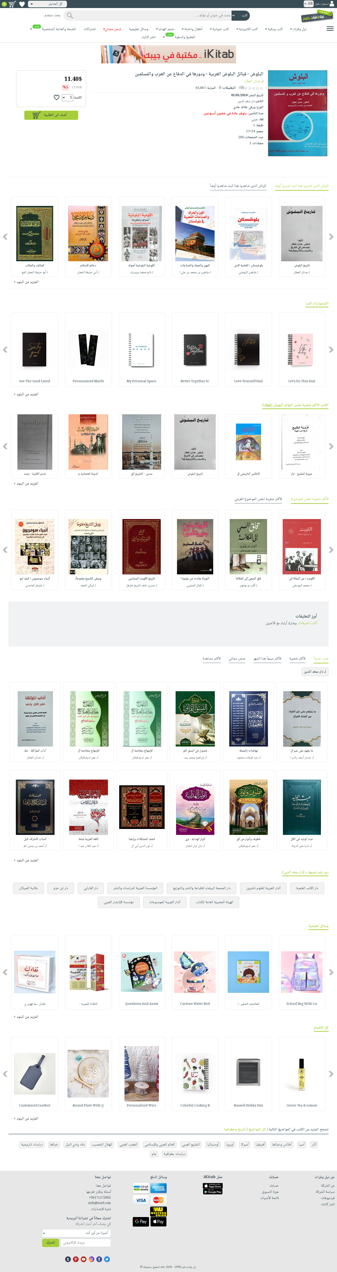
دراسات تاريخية (32, 1145)
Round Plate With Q (88, 1106)
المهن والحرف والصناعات (195, 265)
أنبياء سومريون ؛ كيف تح (35, 578)
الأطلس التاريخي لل (248, 474)
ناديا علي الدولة (300, 846)
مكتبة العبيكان (28, 888)
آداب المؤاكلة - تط (35, 751)
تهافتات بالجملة (248, 751)
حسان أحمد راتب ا (300, 758)
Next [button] (5, 236)
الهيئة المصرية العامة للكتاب (214, 902)
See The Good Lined (34, 381)
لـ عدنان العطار (302, 272)
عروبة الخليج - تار (301, 474)
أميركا (245, 1145)
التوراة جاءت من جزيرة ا (195, 578)
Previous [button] (331, 236)
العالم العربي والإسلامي (160, 1145)
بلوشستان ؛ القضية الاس (248, 265)
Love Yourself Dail (248, 381)
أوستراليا (213, 1145)
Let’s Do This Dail (301, 381)
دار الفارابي (91, 888)
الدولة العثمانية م (88, 474)
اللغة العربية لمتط (89, 839)
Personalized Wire (141, 1106)
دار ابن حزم (60, 888)
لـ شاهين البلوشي (248, 272)
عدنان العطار (252, 81)
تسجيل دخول (322, 4)
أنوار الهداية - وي (195, 839)
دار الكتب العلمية (307, 888)
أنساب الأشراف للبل (35, 839)
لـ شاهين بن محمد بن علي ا (195, 272)
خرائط (54, 1145)
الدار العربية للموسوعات (164, 902)
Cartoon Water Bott (195, 1004)
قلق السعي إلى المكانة (248, 578)
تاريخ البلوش (302, 265)
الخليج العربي (191, 1145)
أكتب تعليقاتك (307, 623)
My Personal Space (141, 381)
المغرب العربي (128, 1145)
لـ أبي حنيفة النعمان (88, 272)
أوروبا (230, 1145)
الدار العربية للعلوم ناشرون (263, 888)
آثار (314, 1145)
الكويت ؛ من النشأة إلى (302, 578)
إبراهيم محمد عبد (194, 758)
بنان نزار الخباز (194, 846)
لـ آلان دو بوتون (248, 585)
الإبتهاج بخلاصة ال (142, 751)
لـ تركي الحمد (88, 585)
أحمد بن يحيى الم (34, 846)
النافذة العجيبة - (88, 1004)
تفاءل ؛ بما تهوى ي (34, 1004)
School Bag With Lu (302, 1004)
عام (154, 1154)
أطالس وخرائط (282, 1145)
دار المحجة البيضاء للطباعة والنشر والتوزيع (201, 888)
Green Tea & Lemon (302, 1106)
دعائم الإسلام (88, 265)
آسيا (301, 1145)
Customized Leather (35, 1106)
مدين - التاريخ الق (141, 474)
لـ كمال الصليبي (195, 585)
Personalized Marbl (88, 381)
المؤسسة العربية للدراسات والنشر (135, 888)
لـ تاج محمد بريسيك (141, 272)
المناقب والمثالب (34, 265)
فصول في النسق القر (195, 751)
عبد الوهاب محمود (247, 758)
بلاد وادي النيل (75, 1145)
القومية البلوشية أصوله (141, 265)
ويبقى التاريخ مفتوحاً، (88, 578)
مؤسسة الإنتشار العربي (119, 902)
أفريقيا (260, 1145)
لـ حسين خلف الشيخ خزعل (141, 585)
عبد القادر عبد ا (87, 846)
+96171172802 (100, 1198)
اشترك (50, 1243)
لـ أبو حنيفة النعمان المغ (35, 272)
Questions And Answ (141, 1004)
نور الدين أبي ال (140, 846)
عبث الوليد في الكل (301, 839)
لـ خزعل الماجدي (34, 585)
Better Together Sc (195, 381)
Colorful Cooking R (195, 1106)
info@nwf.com (99, 1203)
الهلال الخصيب (102, 1145)
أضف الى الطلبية (55, 115)
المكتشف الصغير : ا (248, 1004)
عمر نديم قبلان (140, 758)
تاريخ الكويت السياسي (141, 578)
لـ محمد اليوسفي (302, 585)
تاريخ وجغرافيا (235, 1129)
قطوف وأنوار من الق (248, 839)
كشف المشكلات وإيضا (142, 839)
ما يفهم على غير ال (301, 751)
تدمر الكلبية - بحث (35, 474)
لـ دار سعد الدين (315, 672)
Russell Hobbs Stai (248, 1106)
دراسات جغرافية (174, 1154)
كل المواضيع (257, 1129)
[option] (302, 237)
